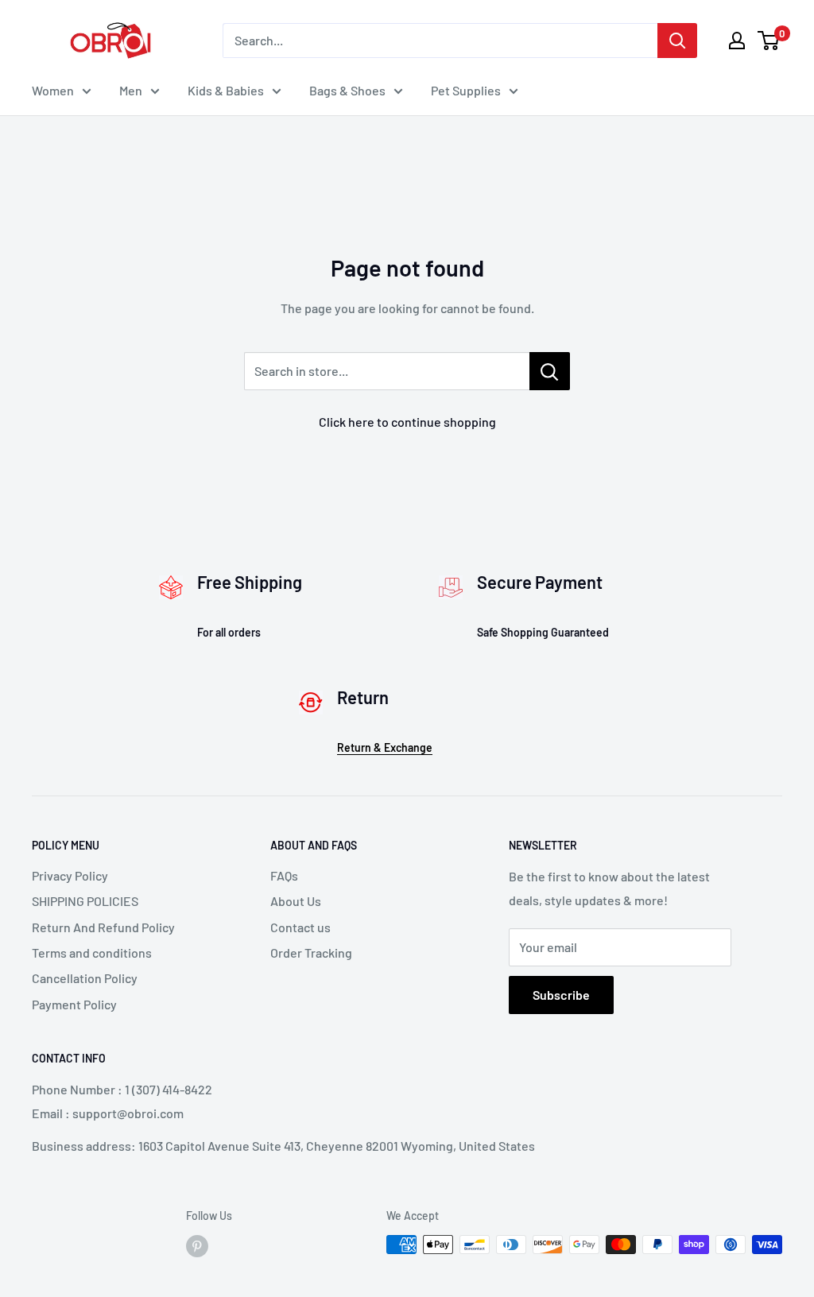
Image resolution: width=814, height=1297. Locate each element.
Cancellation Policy (85, 977)
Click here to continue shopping (407, 421)
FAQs (284, 875)
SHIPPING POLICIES (85, 900)
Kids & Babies (226, 90)
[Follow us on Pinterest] (197, 1246)
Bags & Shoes (347, 90)
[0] (769, 40)
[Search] (677, 40)
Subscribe (561, 994)
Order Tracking (311, 952)
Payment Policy (74, 1004)
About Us (295, 900)
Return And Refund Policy (103, 927)
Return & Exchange (384, 747)
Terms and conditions (92, 952)
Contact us (300, 927)
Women (53, 90)
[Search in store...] (549, 371)
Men (130, 90)
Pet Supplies (466, 90)
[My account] (737, 40)
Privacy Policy (70, 875)
